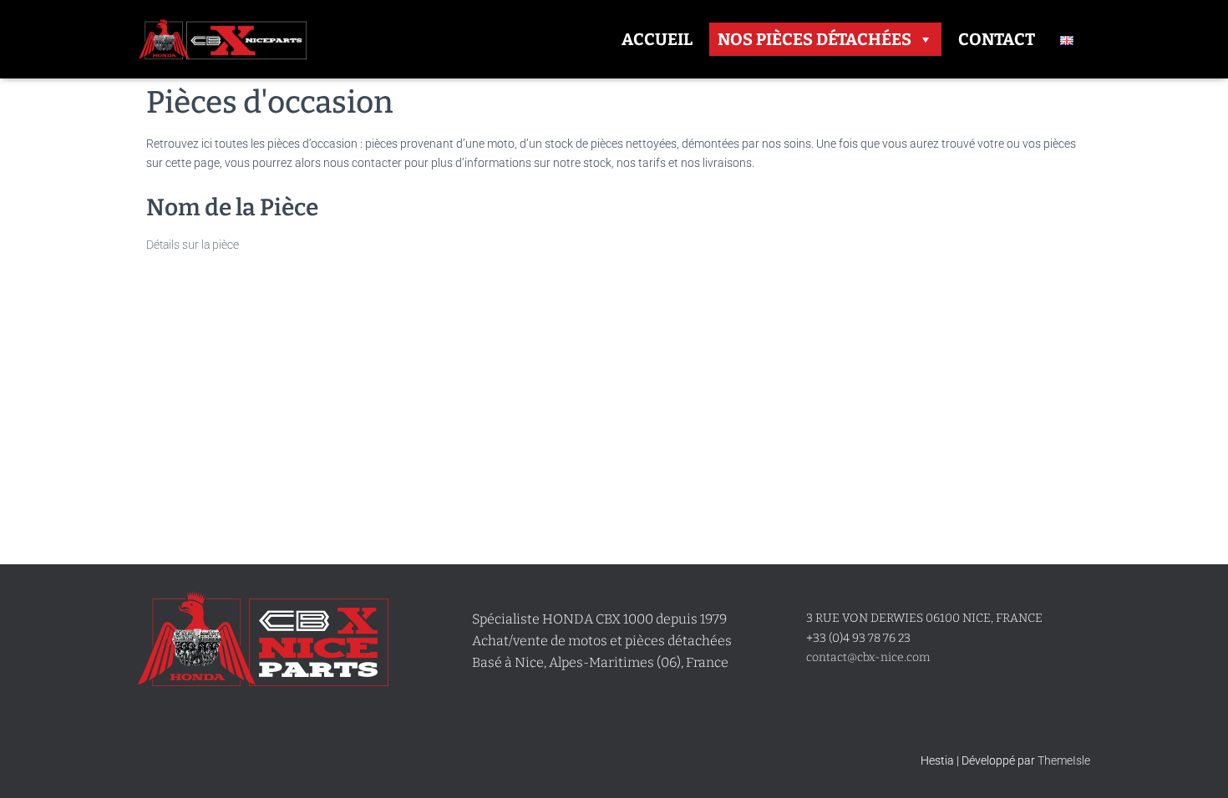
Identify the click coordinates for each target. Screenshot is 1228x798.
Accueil (657, 39)
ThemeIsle (1064, 760)
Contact (996, 39)
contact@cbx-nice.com (868, 657)
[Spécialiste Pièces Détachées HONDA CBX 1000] (222, 39)
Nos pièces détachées (814, 39)
